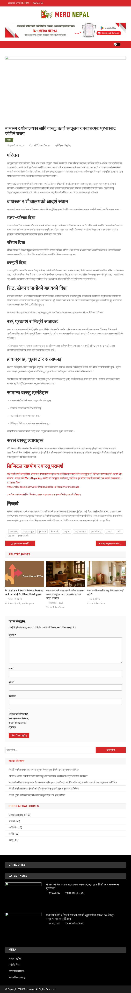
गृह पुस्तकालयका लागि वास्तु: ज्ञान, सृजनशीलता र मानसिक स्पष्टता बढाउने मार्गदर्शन (23, 543)
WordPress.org (17, 977)
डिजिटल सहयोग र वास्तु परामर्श (35, 466)
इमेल (11, 682)
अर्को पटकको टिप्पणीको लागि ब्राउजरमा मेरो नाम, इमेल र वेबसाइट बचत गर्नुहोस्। (19, 720)
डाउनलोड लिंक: (13, 482)
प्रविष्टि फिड (14, 964)
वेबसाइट (12, 696)
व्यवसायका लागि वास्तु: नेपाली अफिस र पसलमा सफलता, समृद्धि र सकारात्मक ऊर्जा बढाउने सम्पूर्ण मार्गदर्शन (65, 594)
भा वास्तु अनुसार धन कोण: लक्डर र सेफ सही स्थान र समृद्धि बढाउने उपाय (112, 543)
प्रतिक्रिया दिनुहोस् (62, 145)
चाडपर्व (12, 821)
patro (109, 531)
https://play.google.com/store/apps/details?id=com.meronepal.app (43, 487)
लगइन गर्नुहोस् (15, 958)
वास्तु (9, 140)
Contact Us (38, 3)
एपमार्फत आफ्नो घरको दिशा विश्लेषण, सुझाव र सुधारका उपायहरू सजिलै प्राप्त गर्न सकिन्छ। (44, 494)
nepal (66, 531)
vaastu (11, 535)
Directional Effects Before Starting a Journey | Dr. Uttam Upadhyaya (24, 592)
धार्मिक (11, 833)
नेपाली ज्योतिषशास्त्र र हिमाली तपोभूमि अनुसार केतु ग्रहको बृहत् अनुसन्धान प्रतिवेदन (44, 788)
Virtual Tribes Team (39, 145)
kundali (54, 531)
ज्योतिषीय (13, 827)
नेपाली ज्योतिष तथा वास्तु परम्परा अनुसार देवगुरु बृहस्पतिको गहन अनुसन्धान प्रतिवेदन (44, 769)
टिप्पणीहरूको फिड (16, 971)
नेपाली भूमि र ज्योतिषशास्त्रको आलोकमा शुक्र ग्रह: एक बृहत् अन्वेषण (37, 795)
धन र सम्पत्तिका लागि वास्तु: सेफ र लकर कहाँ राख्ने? (105, 592)
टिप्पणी (12, 635)
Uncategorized (17, 814)
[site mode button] (117, 44)
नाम (11, 668)
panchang (96, 531)
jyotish (42, 531)
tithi (119, 531)
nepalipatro (80, 531)
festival (13, 531)
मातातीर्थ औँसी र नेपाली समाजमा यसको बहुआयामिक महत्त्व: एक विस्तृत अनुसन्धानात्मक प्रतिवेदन (48, 776)
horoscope (28, 531)
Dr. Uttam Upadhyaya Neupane (19, 603)
